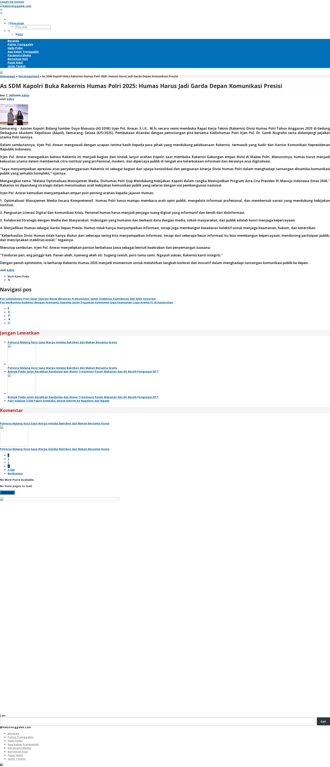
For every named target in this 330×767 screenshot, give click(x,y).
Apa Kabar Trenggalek (23, 744)
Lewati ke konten (12, 2)
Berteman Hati (18, 751)
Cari (2, 715)
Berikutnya (15, 473)
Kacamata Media (19, 748)
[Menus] (1, 9)
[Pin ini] (9, 316)
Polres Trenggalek (20, 737)
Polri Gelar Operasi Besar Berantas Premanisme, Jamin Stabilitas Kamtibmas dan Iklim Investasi (78, 299)
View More (7, 492)
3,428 (11, 470)
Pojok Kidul (15, 755)
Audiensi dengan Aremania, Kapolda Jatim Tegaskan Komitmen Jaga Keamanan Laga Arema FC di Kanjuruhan (86, 302)
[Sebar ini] (8, 308)
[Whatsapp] (9, 323)
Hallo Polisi (15, 741)
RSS (20, 34)
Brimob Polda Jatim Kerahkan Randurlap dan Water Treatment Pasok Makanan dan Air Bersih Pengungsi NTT (83, 371)
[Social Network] (9, 31)
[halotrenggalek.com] (15, 6)
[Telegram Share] (9, 319)
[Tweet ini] (9, 312)
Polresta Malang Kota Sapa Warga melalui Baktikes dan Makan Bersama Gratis (62, 342)
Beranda (13, 733)
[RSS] (9, 280)
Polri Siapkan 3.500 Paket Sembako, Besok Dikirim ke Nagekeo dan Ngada (58, 400)
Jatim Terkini (17, 759)
